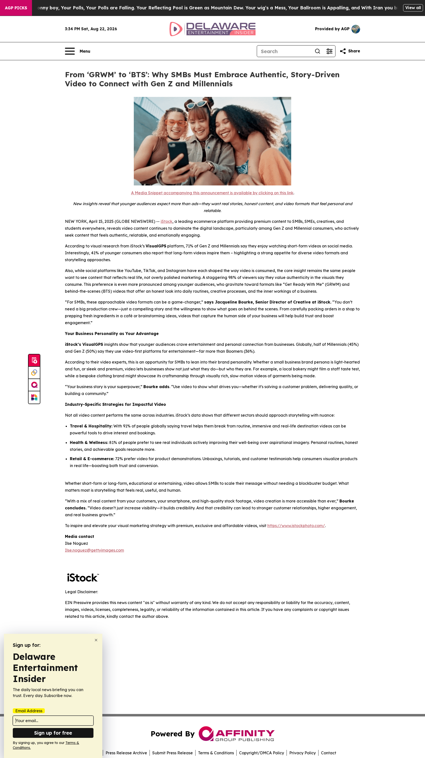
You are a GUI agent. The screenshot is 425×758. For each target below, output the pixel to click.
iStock (166, 221)
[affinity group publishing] (34, 385)
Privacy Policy (302, 752)
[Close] (96, 640)
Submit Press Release (172, 752)
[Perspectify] (34, 373)
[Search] (317, 51)
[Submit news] (34, 360)
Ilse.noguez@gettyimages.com (94, 550)
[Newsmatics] (34, 397)
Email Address (28, 710)
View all (413, 7)
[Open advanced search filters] (329, 51)
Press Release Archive (126, 752)
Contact (328, 752)
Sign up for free (53, 733)
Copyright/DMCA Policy (261, 752)
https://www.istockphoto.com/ (296, 525)
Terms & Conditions (216, 752)
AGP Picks (16, 7)
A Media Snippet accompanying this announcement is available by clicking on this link (212, 192)
